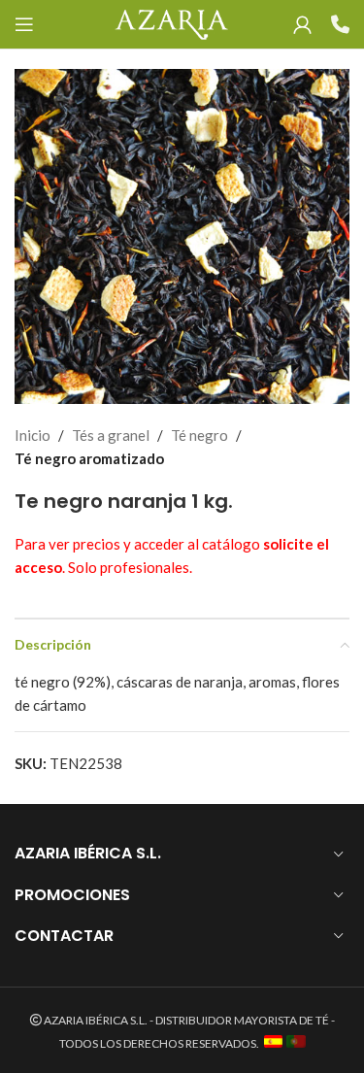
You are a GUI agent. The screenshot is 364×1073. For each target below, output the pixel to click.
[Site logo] (171, 22)
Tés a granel (110, 435)
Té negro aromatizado (89, 458)
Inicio (32, 435)
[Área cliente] (302, 24)
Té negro (199, 435)
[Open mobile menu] (24, 24)
